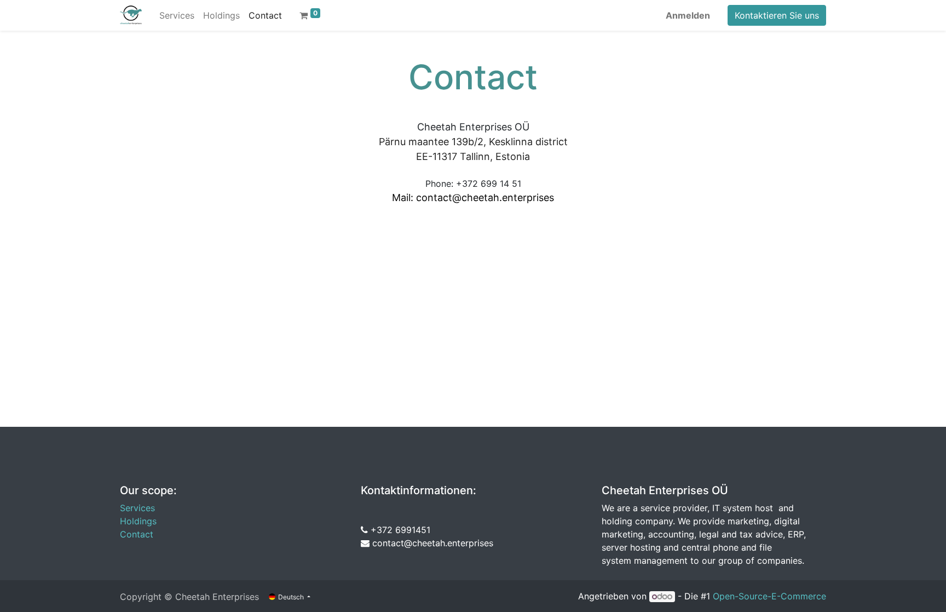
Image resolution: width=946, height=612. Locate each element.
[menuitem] (177, 15)
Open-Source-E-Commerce (769, 596)
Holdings (138, 521)
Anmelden (688, 15)
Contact (136, 534)
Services (137, 507)
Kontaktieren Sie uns (777, 15)
